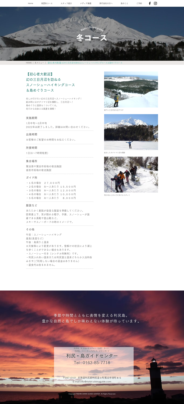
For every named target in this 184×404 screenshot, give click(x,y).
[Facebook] (150, 3)
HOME (29, 63)
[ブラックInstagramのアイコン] (155, 3)
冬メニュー (39, 63)
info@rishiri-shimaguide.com (95, 381)
